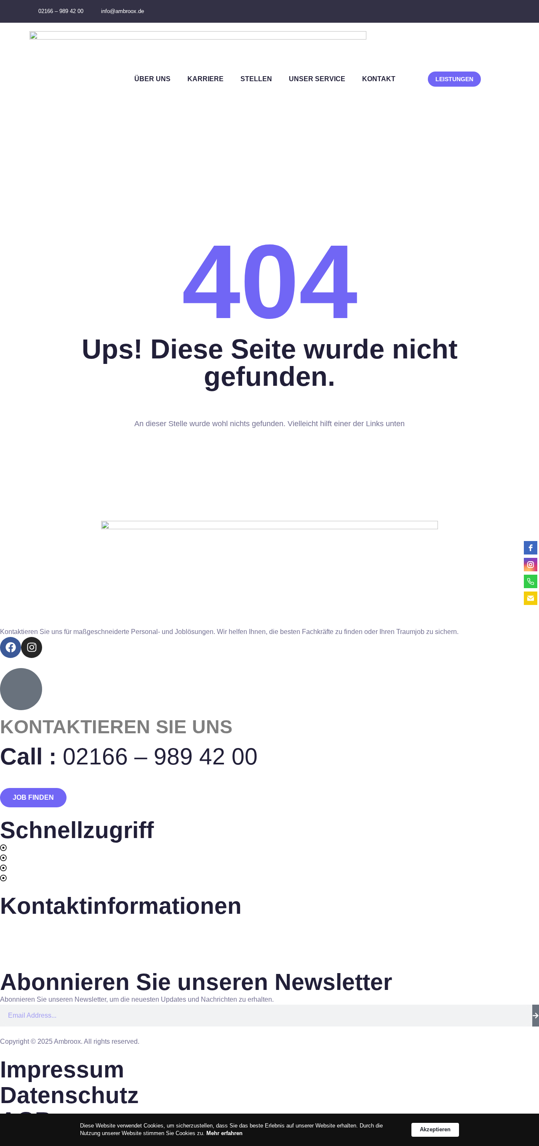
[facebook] (530, 547)
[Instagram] (31, 647)
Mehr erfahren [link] (224, 1133)
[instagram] (530, 564)
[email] (530, 598)
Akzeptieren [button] (435, 1129)
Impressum (62, 1069)
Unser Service (317, 78)
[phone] (530, 581)
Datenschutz (69, 1095)
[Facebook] (10, 647)
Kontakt (378, 78)
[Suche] (535, 1016)
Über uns (152, 78)
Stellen (256, 78)
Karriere (205, 78)
